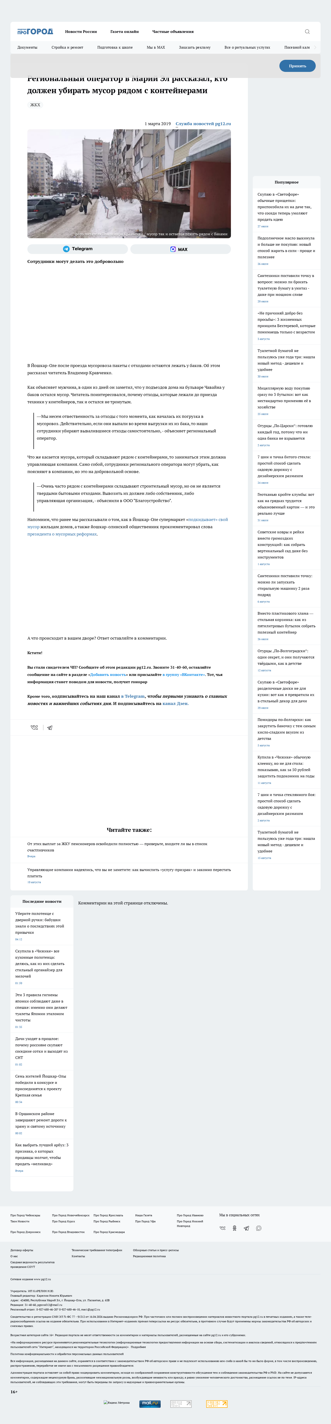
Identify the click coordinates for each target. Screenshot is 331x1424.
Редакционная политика (149, 1256)
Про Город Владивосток (68, 1232)
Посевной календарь (302, 47)
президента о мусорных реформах (62, 534)
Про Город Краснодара (109, 1232)
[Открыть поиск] (307, 31)
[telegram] (51, 727)
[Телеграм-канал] (77, 249)
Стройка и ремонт (67, 47)
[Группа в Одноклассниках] (235, 1228)
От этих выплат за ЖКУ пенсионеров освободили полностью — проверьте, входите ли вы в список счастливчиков (117, 849)
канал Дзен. (176, 703)
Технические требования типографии (97, 1250)
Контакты (78, 1256)
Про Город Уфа (145, 1221)
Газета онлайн (124, 31)
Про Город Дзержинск (25, 1232)
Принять (297, 65)
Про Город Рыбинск (107, 1221)
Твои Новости (19, 1221)
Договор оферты (21, 1250)
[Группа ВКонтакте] (222, 1228)
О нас (14, 1256)
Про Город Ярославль (108, 1215)
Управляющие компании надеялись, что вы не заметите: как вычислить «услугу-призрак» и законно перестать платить (129, 875)
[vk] (35, 727)
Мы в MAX (156, 47)
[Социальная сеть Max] (180, 249)
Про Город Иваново (190, 1215)
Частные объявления (173, 31)
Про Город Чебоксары (25, 1215)
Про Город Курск (63, 1221)
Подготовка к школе (115, 47)
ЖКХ (35, 104)
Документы (27, 47)
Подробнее (138, 1347)
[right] (315, 47)
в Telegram (133, 696)
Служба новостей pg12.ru (203, 123)
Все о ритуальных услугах (247, 47)
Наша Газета (143, 1215)
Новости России (81, 31)
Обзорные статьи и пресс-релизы (156, 1250)
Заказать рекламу (195, 47)
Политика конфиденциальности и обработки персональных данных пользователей (67, 1354)
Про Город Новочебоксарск (70, 1215)
